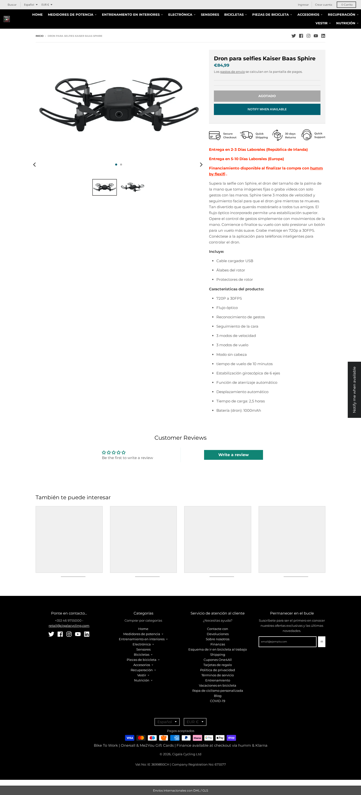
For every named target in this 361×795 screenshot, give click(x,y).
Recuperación (142, 670)
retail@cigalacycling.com (69, 626)
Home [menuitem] (37, 14)
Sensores (143, 649)
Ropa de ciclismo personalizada (217, 690)
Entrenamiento (217, 680)
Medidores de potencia (141, 634)
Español (29, 4)
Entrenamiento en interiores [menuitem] (131, 14)
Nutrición (141, 680)
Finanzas (217, 644)
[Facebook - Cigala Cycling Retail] (301, 36)
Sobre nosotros (217, 639)
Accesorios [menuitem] (308, 14)
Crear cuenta (323, 4)
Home (143, 629)
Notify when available (267, 109)
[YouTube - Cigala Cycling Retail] (316, 36)
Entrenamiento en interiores (142, 639)
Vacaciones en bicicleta (217, 685)
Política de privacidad (217, 670)
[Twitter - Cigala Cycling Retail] (294, 36)
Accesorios (141, 665)
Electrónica (142, 644)
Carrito (347, 4)
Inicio (39, 36)
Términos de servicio (217, 675)
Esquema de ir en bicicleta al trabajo (217, 649)
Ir (321, 641)
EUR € (45, 4)
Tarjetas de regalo (217, 665)
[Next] (201, 164)
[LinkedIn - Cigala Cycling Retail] (323, 36)
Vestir (141, 675)
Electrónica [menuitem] (180, 14)
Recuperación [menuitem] (341, 14)
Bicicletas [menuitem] (234, 14)
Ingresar (303, 4)
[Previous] (35, 164)
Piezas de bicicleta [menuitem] (270, 14)
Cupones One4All (218, 660)
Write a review (233, 454)
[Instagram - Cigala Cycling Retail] (308, 36)
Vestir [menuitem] (322, 23)
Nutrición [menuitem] (345, 23)
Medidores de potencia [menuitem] (70, 14)
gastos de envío (232, 72)
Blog (218, 696)
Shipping (217, 654)
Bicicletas (141, 654)
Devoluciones (218, 634)
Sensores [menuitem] (210, 14)
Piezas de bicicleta (141, 660)
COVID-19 (217, 701)
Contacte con (217, 629)
